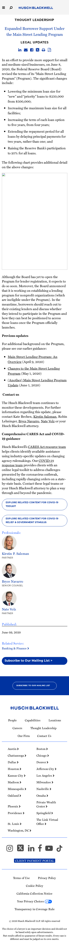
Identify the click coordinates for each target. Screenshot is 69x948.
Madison (14, 782)
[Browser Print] (43, 50)
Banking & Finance (14, 648)
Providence (15, 813)
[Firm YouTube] (50, 850)
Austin (12, 749)
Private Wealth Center (46, 804)
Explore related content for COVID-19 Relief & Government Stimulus (32, 521)
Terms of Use (21, 878)
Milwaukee (44, 782)
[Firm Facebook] (41, 850)
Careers (17, 728)
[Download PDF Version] (49, 50)
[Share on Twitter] (37, 50)
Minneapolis (16, 789)
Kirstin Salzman (44, 416)
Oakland (14, 795)
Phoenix (13, 806)
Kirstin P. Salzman (15, 553)
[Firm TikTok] (59, 850)
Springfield (43, 813)
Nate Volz (48, 421)
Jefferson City (45, 769)
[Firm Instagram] (11, 850)
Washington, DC (19, 830)
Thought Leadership (34, 20)
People (12, 720)
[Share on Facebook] (31, 50)
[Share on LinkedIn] (19, 50)
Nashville (43, 789)
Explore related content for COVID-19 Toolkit (32, 504)
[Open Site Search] (11, 7)
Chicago (41, 755)
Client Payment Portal (34, 861)
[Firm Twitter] (22, 850)
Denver (41, 762)
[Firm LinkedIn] (33, 850)
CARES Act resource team (47, 446)
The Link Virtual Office (47, 822)
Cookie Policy (34, 886)
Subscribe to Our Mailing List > (28, 660)
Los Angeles (44, 775)
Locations (55, 720)
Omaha (41, 795)
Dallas (12, 762)
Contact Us (44, 736)
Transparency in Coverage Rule (35, 909)
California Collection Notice (34, 893)
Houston (14, 769)
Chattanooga (16, 755)
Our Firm (24, 736)
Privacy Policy (47, 878)
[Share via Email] (26, 50)
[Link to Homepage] (36, 8)
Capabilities (32, 720)
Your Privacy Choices (31, 901)
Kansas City (16, 775)
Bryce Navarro (28, 421)
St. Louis (14, 824)
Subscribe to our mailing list (33, 686)
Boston (41, 749)
